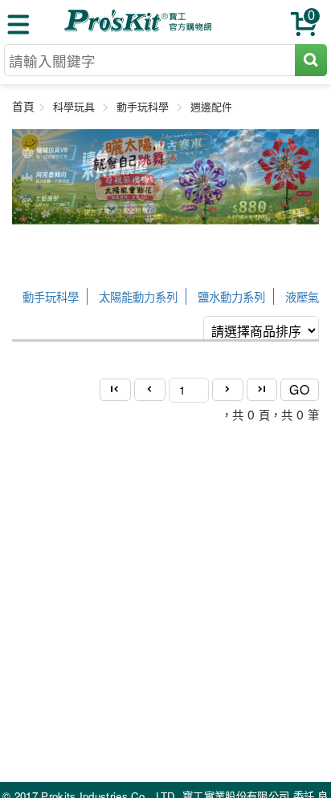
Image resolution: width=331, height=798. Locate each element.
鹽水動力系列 (231, 296)
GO (299, 389)
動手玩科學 (50, 296)
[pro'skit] (139, 28)
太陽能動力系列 (138, 296)
